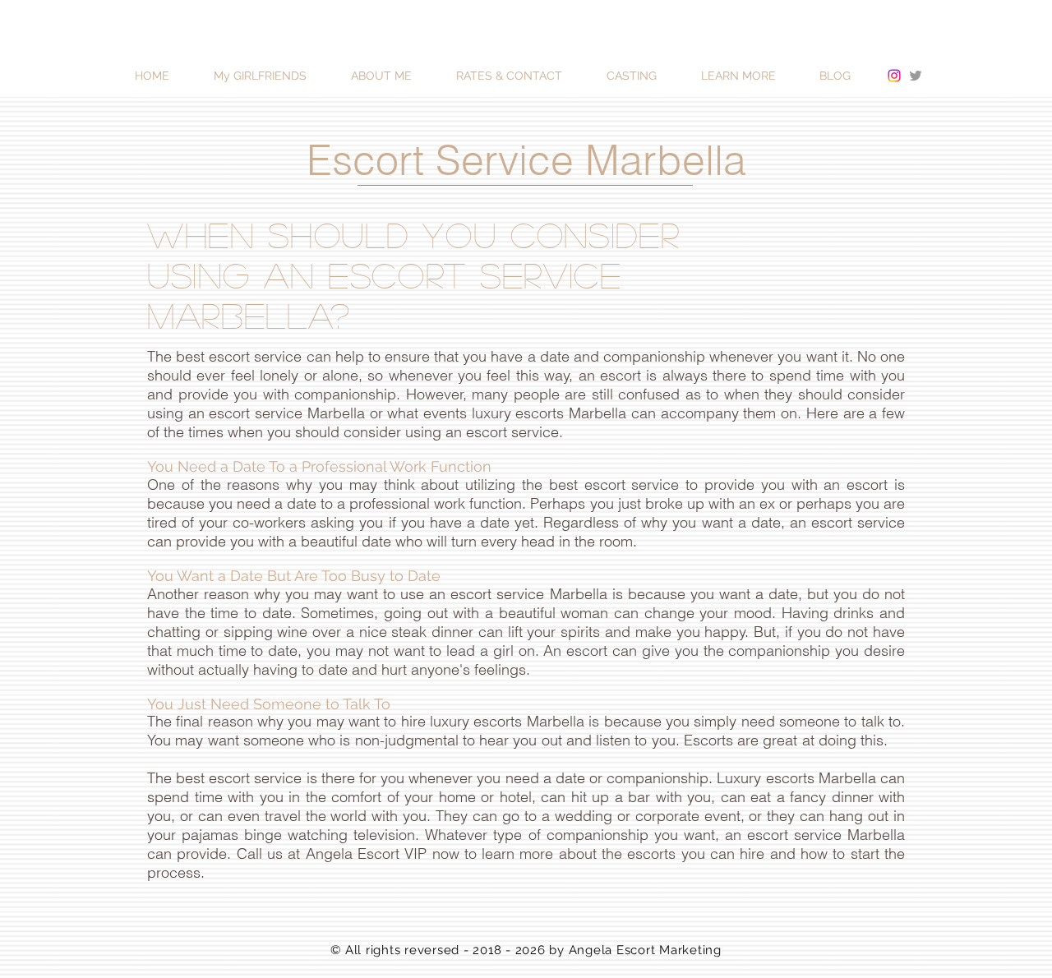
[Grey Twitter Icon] (915, 75)
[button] (752, 76)
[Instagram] (894, 75)
